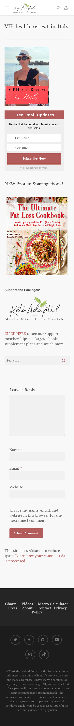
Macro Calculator (53, 604)
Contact (44, 608)
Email (15, 468)
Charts (11, 604)
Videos (27, 604)
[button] (7, 8)
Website (16, 487)
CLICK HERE (15, 334)
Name (15, 450)
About (27, 608)
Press (12, 608)
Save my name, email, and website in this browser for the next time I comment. (35, 515)
